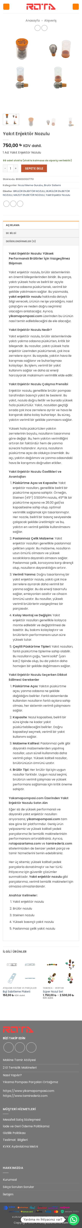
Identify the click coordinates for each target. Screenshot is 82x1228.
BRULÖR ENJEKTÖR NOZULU (29, 191)
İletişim (8, 1194)
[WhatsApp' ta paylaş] (6, 204)
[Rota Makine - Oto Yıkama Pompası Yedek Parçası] (41, 6)
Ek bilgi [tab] (11, 233)
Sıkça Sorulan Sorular (18, 1187)
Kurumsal (10, 1179)
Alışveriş (50, 20)
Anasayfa (33, 20)
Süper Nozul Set (53, 991)
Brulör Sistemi (52, 185)
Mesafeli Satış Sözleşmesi (21, 1119)
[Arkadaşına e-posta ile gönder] (20, 204)
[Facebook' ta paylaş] (13, 204)
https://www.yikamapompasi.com (28, 1091)
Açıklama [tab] (12, 225)
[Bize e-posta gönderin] (31, 1047)
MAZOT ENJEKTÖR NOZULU (29, 195)
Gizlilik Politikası (14, 1133)
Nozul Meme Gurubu (30, 185)
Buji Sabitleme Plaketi (16, 991)
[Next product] (37, 28)
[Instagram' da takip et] (20, 1047)
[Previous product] (44, 28)
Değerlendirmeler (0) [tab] (21, 241)
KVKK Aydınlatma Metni (20, 1146)
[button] (6, 7)
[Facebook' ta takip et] (8, 1047)
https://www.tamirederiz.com (25, 1096)
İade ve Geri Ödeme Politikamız (26, 1126)
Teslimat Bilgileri (15, 1140)
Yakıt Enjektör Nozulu (58, 195)
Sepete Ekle (34, 168)
